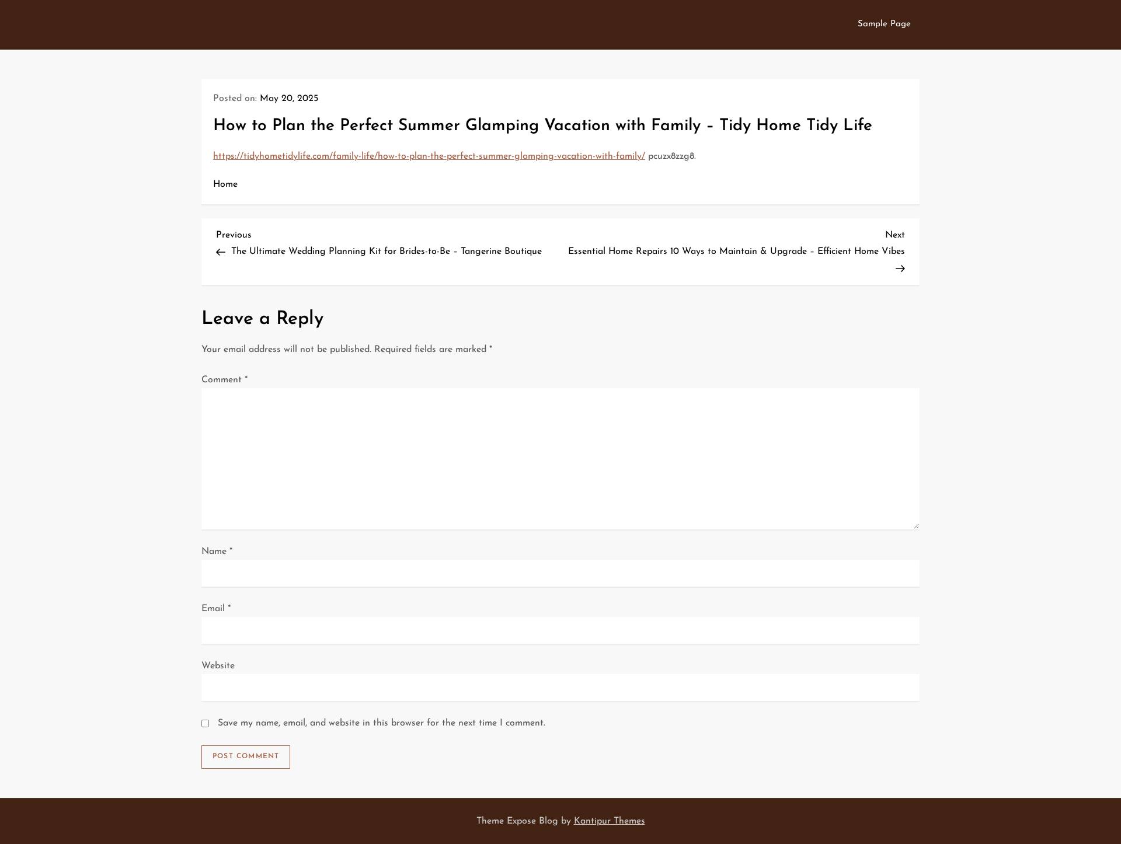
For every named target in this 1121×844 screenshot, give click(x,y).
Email (216, 608)
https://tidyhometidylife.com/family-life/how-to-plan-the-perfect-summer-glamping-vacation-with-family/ (429, 156)
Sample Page (884, 24)
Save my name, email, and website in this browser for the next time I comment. (381, 723)
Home (225, 184)
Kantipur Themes (609, 821)
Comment (224, 380)
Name (216, 551)
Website (218, 666)
